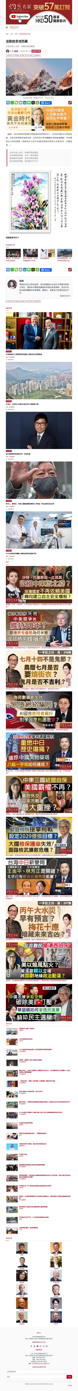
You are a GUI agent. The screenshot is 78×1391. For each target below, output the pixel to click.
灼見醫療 (8, 550)
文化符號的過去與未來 (26, 1039)
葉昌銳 (21, 1030)
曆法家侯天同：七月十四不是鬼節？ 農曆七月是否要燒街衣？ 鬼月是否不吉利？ (33, 689)
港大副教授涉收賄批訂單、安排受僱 (18, 454)
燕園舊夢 (37, 55)
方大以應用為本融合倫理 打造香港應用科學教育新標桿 (35, 1049)
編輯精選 (22, 1145)
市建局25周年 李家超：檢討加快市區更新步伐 (32, 1144)
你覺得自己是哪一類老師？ (27, 1028)
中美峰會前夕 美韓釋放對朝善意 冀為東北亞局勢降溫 (24, 354)
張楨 (16, 51)
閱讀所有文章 (65, 296)
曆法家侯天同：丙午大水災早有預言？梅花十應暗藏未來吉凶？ (27, 939)
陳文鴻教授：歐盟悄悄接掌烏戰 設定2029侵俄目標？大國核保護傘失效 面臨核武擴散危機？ (37, 855)
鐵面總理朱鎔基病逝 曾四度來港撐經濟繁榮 (32, 1165)
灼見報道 (8, 401)
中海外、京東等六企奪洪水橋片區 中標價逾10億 (22, 404)
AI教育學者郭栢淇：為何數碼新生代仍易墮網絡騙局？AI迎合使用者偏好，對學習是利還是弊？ (38, 730)
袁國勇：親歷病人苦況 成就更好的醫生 (30, 1060)
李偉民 (21, 1208)
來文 (20, 1135)
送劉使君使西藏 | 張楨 (24, 34)
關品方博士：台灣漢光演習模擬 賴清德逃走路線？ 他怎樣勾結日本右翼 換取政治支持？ (45, 1102)
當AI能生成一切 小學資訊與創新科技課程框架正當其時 (35, 1186)
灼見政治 (8, 351)
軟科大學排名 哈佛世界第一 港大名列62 (31, 1091)
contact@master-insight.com (41, 1363)
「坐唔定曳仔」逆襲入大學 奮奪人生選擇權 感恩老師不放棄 (37, 1081)
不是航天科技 (23, 1154)
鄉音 (31, 55)
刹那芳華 (36, 51)
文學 (16, 34)
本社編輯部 (12, 357)
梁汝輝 (21, 1187)
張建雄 (21, 1124)
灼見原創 (9, 55)
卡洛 (20, 1229)
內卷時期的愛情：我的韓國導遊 (28, 1227)
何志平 (21, 1041)
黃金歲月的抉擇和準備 (26, 1123)
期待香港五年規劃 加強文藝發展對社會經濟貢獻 (33, 1207)
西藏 (23, 55)
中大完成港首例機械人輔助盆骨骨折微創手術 (21, 553)
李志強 (21, 1156)
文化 (11, 34)
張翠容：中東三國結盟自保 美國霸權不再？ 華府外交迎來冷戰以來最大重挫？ (32, 814)
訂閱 (69, 1377)
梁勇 (20, 1219)
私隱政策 (70, 1385)
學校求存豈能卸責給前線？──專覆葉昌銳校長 (32, 1133)
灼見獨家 (16, 55)
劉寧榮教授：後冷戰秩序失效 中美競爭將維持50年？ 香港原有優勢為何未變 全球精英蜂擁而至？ (38, 648)
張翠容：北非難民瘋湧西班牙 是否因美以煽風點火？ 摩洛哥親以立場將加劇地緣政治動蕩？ (37, 980)
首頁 (7, 34)
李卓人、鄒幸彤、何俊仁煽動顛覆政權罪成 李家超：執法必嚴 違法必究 (30, 504)
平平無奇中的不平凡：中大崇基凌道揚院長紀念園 (34, 1217)
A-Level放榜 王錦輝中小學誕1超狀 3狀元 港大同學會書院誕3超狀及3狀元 (40, 1112)
